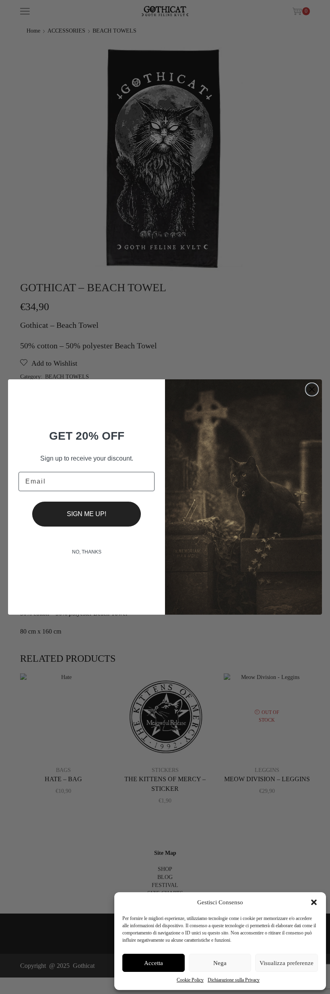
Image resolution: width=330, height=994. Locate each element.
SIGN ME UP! (86, 513)
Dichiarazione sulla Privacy (234, 980)
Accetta (153, 963)
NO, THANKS (86, 552)
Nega (220, 963)
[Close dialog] (312, 389)
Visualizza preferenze (287, 963)
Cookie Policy (190, 980)
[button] (314, 902)
